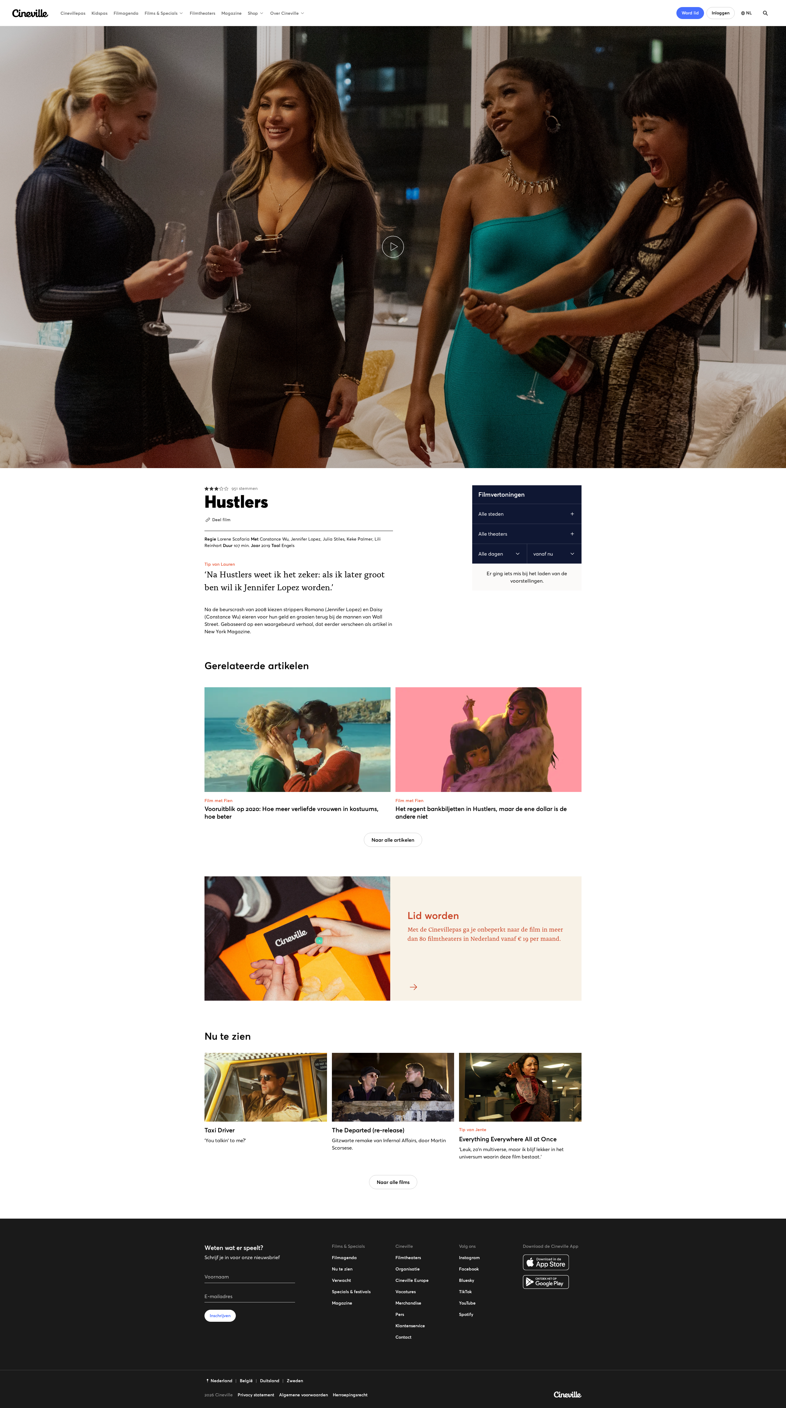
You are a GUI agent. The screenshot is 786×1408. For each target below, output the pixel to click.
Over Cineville (284, 13)
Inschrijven (220, 1315)
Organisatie (407, 1269)
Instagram (469, 1257)
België (246, 1380)
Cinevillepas (72, 13)
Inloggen (721, 13)
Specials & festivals (351, 1291)
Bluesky (466, 1280)
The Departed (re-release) (368, 1130)
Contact (403, 1337)
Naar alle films (393, 1182)
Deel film (221, 519)
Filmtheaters (202, 13)
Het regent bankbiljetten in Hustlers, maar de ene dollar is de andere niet (481, 812)
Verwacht (341, 1280)
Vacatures (405, 1291)
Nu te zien (342, 1269)
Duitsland (269, 1380)
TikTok (465, 1291)
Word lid (690, 13)
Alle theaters (492, 534)
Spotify (466, 1314)
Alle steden (491, 514)
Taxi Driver (219, 1130)
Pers (399, 1314)
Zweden (295, 1380)
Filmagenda (126, 13)
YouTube (467, 1303)
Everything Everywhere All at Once (508, 1139)
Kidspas (99, 13)
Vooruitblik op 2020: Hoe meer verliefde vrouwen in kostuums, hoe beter (291, 812)
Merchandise (408, 1303)
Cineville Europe (412, 1280)
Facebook (469, 1269)
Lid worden (433, 916)
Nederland (221, 1380)
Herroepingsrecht (350, 1395)
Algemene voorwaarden (303, 1395)
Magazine (231, 13)
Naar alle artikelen (393, 840)
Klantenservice (410, 1325)
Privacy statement (256, 1395)
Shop (253, 13)
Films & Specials (161, 13)
